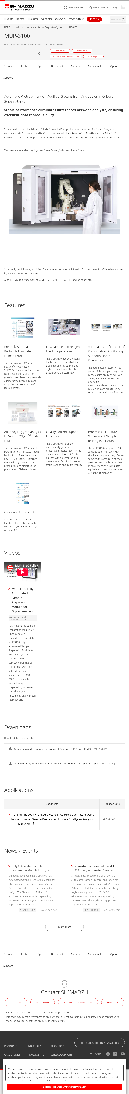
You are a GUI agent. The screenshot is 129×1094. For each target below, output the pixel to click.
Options (114, 66)
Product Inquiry (42, 1002)
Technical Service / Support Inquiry (78, 1002)
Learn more (64, 926)
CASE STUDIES (12, 1054)
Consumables (95, 66)
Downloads (57, 66)
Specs (41, 66)
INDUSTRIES (34, 1046)
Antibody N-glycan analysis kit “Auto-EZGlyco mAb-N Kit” (22, 436)
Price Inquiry (16, 1002)
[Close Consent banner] (123, 1062)
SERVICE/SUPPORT (61, 1054)
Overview (8, 66)
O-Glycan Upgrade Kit (19, 512)
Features (26, 66)
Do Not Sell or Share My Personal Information (64, 1087)
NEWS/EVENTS (35, 1054)
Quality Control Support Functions (62, 434)
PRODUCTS (10, 1046)
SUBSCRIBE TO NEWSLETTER (102, 1042)
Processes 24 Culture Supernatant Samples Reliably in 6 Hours (103, 436)
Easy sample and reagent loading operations (63, 349)
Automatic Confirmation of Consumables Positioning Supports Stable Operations (106, 353)
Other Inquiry (112, 1002)
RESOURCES (57, 1046)
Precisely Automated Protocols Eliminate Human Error (18, 351)
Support (8, 77)
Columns (76, 66)
